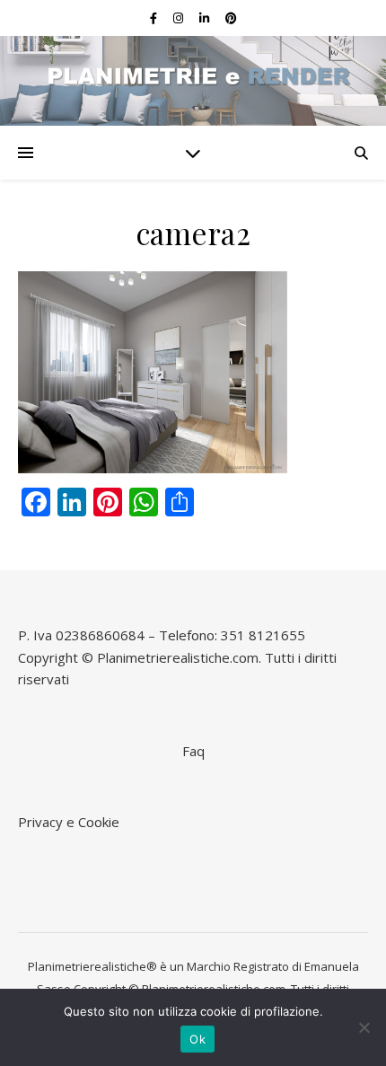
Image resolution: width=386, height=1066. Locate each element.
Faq (193, 751)
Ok (197, 1039)
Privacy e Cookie (68, 822)
